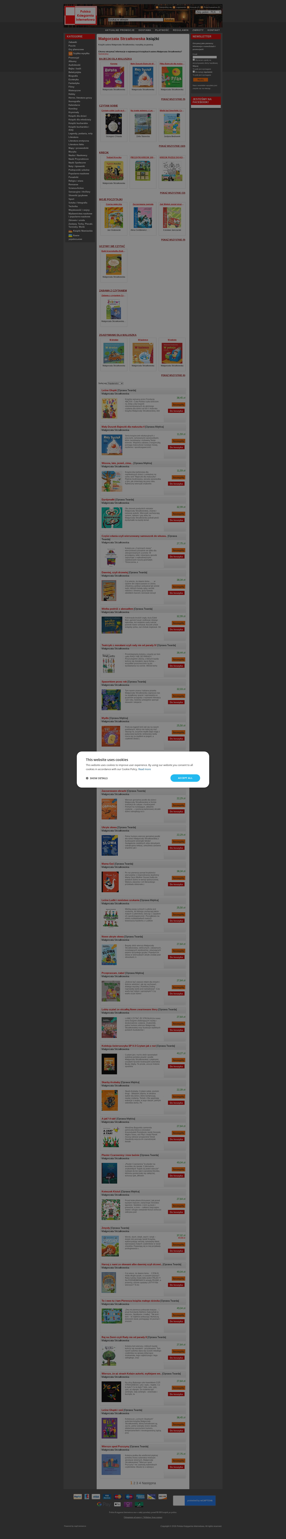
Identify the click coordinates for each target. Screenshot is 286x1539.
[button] (97, 778)
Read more (144, 769)
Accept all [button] (185, 778)
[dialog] (143, 769)
